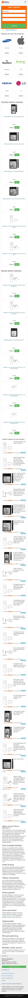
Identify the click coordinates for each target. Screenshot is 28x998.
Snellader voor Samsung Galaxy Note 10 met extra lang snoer (14, 422)
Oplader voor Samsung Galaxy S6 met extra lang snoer (14, 254)
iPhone (21, 48)
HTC (21, 69)
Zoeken (14, 26)
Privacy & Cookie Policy (7, 975)
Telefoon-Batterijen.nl (18, 995)
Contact (4, 980)
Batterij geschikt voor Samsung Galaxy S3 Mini (14, 198)
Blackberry (6, 69)
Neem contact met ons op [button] (14, 966)
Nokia (7, 91)
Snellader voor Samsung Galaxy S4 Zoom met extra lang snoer (14, 368)
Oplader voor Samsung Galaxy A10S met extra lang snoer (14, 285)
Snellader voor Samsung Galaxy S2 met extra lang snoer (14, 313)
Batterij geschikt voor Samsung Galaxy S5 (14, 116)
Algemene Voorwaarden (7, 978)
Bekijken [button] (7, 53)
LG (21, 91)
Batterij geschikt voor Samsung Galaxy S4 (14, 144)
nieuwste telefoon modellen (8, 915)
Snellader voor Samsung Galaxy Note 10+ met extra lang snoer (14, 395)
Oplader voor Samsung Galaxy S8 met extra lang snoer (14, 226)
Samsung (7, 48)
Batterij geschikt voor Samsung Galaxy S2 (14, 340)
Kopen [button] (16, 127)
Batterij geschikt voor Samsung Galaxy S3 (14, 171)
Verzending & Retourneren (8, 973)
